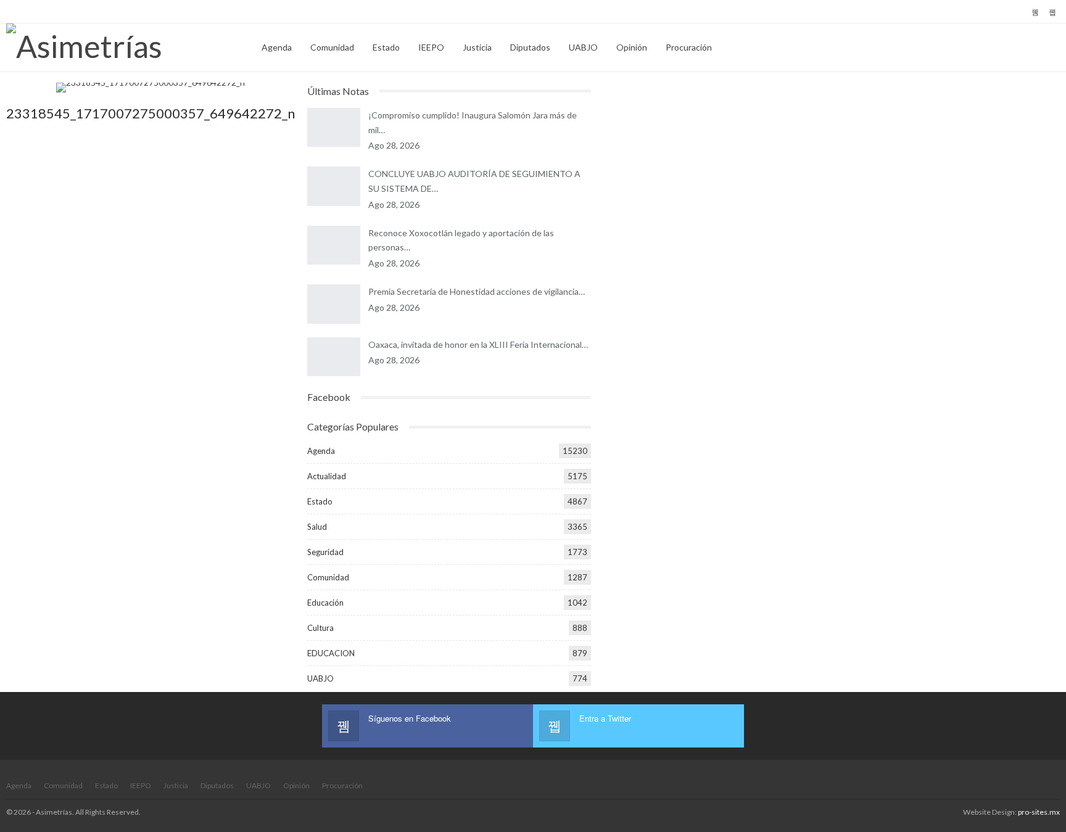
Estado (386, 47)
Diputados (530, 47)
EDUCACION (331, 653)
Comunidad (332, 47)
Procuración (689, 47)
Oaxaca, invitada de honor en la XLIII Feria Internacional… (478, 344)
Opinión (631, 47)
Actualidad (326, 476)
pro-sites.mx (1039, 812)
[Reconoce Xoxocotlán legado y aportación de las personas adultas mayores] (333, 245)
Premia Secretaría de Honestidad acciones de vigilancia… (476, 291)
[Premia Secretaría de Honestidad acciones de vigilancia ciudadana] (333, 304)
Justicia (477, 47)
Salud (317, 527)
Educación (325, 603)
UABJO (583, 47)
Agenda (277, 47)
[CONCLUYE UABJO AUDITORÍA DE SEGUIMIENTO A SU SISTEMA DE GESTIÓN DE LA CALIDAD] (333, 186)
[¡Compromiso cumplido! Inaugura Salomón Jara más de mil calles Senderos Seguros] (333, 127)
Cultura (320, 628)
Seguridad (325, 552)
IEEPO (431, 47)
